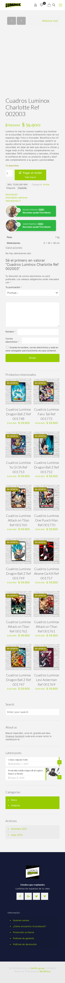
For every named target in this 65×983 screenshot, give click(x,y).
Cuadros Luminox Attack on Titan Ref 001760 (18, 520)
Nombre (11, 331)
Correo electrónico (12, 340)
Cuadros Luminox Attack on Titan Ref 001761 (46, 626)
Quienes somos (21, 920)
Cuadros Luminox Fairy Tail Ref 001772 (46, 414)
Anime (46, 184)
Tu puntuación (14, 287)
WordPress (45, 971)
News (14, 800)
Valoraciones (13, 200)
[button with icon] (20, 896)
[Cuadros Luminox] (13, 5)
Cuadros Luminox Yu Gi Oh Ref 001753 (18, 467)
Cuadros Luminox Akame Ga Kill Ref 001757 (46, 573)
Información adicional (16, 197)
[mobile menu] (60, 5)
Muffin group (37, 968)
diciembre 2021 (19, 829)
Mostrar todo (51, 20)
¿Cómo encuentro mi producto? (29, 926)
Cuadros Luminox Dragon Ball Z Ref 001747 (18, 679)
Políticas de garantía (23, 938)
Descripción (12, 194)
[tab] (33, 194)
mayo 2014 (16, 834)
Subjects (15, 805)
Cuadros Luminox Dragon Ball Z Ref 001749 (18, 573)
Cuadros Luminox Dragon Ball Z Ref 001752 (46, 467)
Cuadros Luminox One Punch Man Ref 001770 (46, 520)
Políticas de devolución (25, 944)
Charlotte (22, 188)
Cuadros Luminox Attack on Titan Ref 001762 (18, 626)
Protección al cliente (23, 932)
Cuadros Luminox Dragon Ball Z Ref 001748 (18, 414)
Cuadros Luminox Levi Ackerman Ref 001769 (46, 679)
